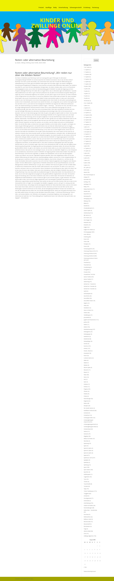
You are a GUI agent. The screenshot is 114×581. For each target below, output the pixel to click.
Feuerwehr (86, 265)
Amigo (85, 177)
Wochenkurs (87, 526)
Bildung (23, 62)
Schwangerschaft (76, 7)
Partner (85, 386)
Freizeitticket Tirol (88, 274)
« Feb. (85, 567)
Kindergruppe (87, 334)
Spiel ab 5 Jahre (87, 450)
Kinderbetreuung (88, 329)
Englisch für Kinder (88, 229)
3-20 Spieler (87, 131)
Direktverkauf (87, 213)
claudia (18, 62)
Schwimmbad (87, 429)
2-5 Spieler (86, 117)
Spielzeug (86, 465)
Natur (85, 374)
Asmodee (86, 179)
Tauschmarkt (87, 484)
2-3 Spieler (86, 112)
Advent (85, 172)
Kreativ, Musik (87, 351)
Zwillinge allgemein (88, 536)
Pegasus (86, 389)
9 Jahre (85, 165)
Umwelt (86, 496)
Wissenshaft (87, 524)
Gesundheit (86, 298)
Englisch (86, 227)
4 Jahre (85, 146)
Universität (86, 500)
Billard (85, 203)
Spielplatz (86, 460)
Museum (86, 370)
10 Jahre (86, 86)
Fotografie (86, 269)
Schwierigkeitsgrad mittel (90, 426)
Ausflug (85, 182)
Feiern (85, 241)
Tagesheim (86, 477)
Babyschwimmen (88, 189)
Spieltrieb (86, 462)
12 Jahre (86, 88)
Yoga (85, 529)
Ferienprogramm (88, 248)
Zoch (85, 533)
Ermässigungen (87, 232)
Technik (86, 486)
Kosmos (86, 346)
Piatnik (85, 393)
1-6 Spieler (86, 79)
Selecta (85, 431)
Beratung (86, 196)
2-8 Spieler (86, 124)
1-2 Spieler (86, 69)
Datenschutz (87, 571)
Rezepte (86, 405)
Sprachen (86, 472)
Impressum (93, 571)
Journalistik (86, 317)
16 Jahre (86, 98)
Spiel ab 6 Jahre (87, 453)
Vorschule (86, 514)
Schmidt (86, 413)
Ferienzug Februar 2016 (90, 251)
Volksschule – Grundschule (90, 510)
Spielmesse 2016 (88, 457)
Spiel (85, 446)
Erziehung (86, 7)
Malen (85, 360)
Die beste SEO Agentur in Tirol (24, 579)
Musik (85, 372)
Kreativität (86, 353)
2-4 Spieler (86, 115)
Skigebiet (86, 436)
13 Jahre (86, 91)
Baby (55, 7)
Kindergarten (87, 331)
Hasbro (85, 312)
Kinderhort (86, 336)
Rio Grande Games (88, 408)
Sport (85, 467)
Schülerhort (86, 415)
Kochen (86, 343)
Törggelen (86, 493)
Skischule (86, 441)
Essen (85, 239)
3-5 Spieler (86, 136)
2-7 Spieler (86, 122)
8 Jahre (85, 162)
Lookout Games (88, 358)
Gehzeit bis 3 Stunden (89, 288)
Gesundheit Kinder (88, 300)
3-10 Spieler (87, 129)
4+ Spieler (86, 151)
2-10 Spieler (87, 110)
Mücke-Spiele (87, 367)
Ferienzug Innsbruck (89, 253)
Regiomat (86, 401)
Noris (85, 377)
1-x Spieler (86, 81)
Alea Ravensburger (88, 174)
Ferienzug (95, 7)
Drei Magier (87, 220)
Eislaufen (86, 225)
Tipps (85, 488)
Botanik (86, 205)
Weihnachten (87, 517)
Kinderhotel (86, 339)
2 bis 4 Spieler (87, 103)
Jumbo (85, 322)
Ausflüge (49, 7)
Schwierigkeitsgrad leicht (90, 424)
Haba (85, 305)
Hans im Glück (87, 310)
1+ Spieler (86, 84)
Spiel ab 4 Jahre (87, 448)
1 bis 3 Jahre (87, 67)
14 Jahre (86, 93)
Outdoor (86, 384)
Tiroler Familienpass (89, 491)
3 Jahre (85, 127)
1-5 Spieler (86, 77)
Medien (85, 365)
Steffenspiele (87, 474)
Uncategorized (87, 498)
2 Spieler (86, 108)
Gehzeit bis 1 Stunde (89, 284)
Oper (85, 382)
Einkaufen (86, 222)
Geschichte (86, 296)
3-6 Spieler (86, 139)
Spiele (85, 455)
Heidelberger (87, 315)
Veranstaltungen (88, 508)
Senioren (86, 434)
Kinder (85, 324)
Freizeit (41, 7)
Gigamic (86, 303)
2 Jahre (85, 105)
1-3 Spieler (86, 72)
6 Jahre (85, 158)
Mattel (85, 362)
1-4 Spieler (86, 74)
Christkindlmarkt (88, 208)
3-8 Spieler (86, 143)
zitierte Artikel (42, 62)
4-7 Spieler (86, 148)
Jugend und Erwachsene (90, 319)
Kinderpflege (87, 341)
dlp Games (86, 215)
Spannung (86, 443)
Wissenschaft (87, 521)
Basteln (86, 191)
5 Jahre (85, 153)
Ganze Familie (34, 62)
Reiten (85, 403)
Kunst (85, 355)
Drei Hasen (86, 217)
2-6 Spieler (86, 120)
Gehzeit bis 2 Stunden (89, 286)
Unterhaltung (63, 7)
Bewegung (86, 198)
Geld (85, 291)
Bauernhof (86, 193)
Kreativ (85, 348)
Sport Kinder (87, 469)
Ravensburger (87, 398)
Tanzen (85, 481)
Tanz (85, 479)
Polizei (85, 396)
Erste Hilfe (86, 234)
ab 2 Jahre (86, 167)
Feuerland (86, 262)
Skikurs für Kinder (88, 438)
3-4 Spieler (86, 134)
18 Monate (86, 100)
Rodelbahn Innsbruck (89, 410)
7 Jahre (85, 160)
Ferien (85, 246)
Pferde (85, 391)
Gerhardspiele (87, 293)
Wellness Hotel (87, 519)
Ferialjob (86, 244)
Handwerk (86, 308)
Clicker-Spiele (87, 210)
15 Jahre (86, 96)
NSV (85, 379)
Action (85, 170)
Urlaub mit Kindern (88, 505)
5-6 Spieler (86, 155)
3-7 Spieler (86, 141)
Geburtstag (86, 281)
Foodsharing (87, 267)
